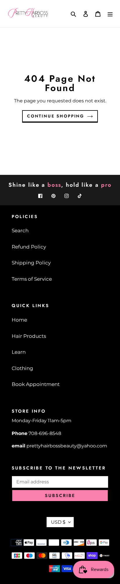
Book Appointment (36, 384)
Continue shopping (55, 116)
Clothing (22, 368)
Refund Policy (29, 247)
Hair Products (29, 336)
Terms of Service (32, 279)
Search (20, 230)
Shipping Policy (31, 263)
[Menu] (110, 13)
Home (19, 320)
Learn (19, 352)
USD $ (58, 522)
